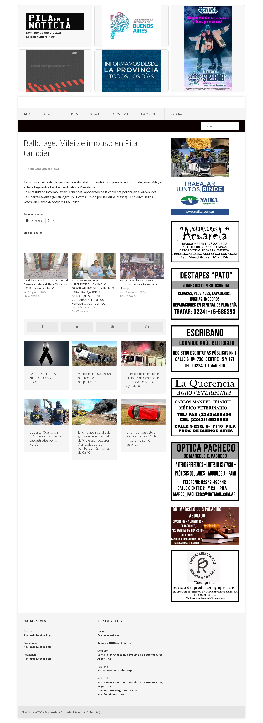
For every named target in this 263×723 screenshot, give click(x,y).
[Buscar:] (220, 126)
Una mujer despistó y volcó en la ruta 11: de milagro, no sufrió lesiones (141, 438)
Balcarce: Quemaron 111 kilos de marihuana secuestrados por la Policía (45, 438)
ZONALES (95, 114)
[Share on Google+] (147, 327)
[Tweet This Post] (77, 327)
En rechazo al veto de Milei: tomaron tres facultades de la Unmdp (138, 284)
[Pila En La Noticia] (131, 102)
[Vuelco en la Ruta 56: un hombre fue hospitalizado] (94, 364)
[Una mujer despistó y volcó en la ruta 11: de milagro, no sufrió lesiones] (143, 422)
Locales (48, 114)
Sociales (72, 114)
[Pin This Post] (112, 327)
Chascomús (121, 114)
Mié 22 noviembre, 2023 (44, 169)
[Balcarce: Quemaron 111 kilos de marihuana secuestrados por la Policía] (46, 422)
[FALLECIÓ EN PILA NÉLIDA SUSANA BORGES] (46, 364)
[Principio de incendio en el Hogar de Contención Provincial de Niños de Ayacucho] (143, 364)
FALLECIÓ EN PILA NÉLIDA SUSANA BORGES (42, 378)
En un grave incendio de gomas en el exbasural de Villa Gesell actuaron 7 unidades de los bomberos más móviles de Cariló (94, 442)
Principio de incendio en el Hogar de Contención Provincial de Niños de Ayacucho (142, 380)
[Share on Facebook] (42, 327)
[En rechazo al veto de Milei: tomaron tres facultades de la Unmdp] (142, 266)
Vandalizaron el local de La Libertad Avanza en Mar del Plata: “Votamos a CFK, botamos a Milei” (46, 284)
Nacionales (178, 114)
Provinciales (150, 114)
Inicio (27, 114)
